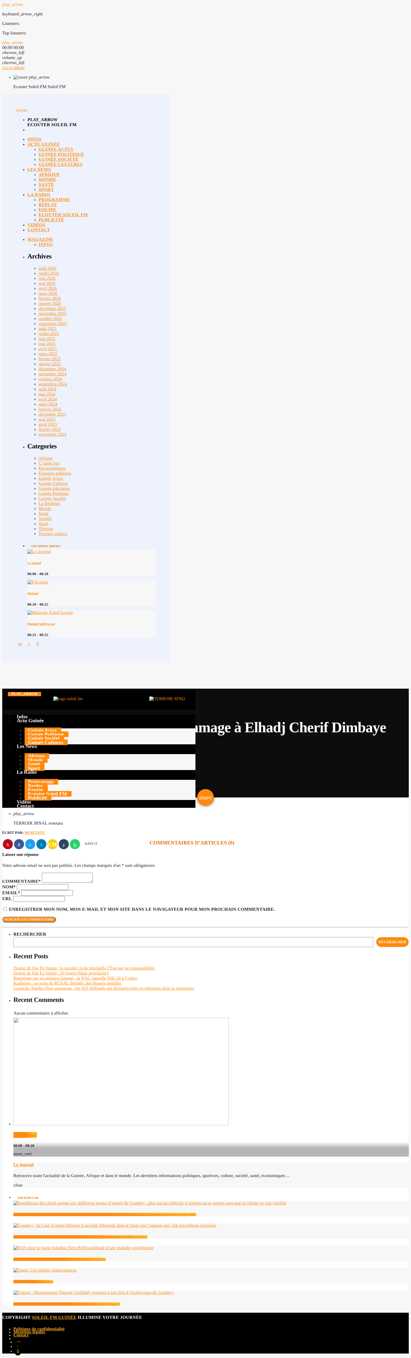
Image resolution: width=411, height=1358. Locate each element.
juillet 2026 (49, 273)
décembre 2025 (52, 308)
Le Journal (34, 563)
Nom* (9, 887)
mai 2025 (47, 344)
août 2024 (47, 389)
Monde (45, 508)
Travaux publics (53, 533)
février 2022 (50, 429)
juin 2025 (47, 338)
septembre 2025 (53, 323)
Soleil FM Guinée (54, 1317)
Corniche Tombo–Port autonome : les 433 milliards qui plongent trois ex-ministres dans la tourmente (104, 988)
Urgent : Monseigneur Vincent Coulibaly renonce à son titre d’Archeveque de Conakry (66, 1304)
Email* (11, 893)
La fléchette (49, 503)
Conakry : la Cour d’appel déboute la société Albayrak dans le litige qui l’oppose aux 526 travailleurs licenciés (80, 1237)
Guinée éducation (54, 488)
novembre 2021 (53, 434)
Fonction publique (55, 473)
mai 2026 (47, 283)
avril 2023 (48, 424)
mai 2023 (47, 419)
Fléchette (33, 593)
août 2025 (47, 328)
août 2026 (47, 268)
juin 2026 (47, 278)
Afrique (46, 458)
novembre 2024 (53, 374)
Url (7, 898)
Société (45, 518)
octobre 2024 (50, 379)
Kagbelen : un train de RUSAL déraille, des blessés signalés (67, 983)
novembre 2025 (53, 313)
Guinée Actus (51, 478)
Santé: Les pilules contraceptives (33, 1281)
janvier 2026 (50, 303)
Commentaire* (21, 881)
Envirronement (52, 468)
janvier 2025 (50, 364)
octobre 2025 (50, 318)
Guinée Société (52, 498)
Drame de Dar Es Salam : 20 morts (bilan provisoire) (61, 973)
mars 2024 (48, 404)
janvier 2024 (50, 409)
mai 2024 (47, 394)
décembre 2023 (52, 414)
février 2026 (50, 298)
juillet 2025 (49, 333)
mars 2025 (48, 354)
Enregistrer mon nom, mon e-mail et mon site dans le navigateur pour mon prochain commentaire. (142, 909)
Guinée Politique (54, 493)
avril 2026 (48, 288)
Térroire (46, 528)
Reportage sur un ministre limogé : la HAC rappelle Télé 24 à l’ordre (75, 978)
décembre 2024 (52, 369)
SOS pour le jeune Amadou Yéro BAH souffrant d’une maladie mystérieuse (59, 1259)
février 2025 (50, 359)
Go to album (13, 67)
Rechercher (29, 934)
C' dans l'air (49, 463)
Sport (43, 523)
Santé (44, 513)
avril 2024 (48, 399)
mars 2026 (48, 293)
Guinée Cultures (53, 483)
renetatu (35, 832)
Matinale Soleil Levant (41, 624)
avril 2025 (48, 349)
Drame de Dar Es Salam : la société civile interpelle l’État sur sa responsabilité (84, 968)
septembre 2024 (53, 384)
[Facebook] (18, 1350)
